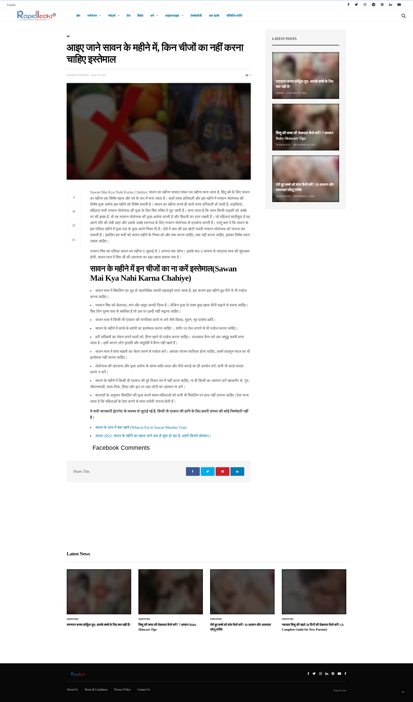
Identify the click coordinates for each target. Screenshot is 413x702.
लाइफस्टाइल (172, 15)
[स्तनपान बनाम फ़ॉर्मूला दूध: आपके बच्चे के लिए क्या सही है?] (305, 75)
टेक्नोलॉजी (196, 15)
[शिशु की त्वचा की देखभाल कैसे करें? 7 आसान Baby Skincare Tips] (305, 127)
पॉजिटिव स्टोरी (234, 15)
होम (78, 15)
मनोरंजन (92, 15)
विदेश (140, 15)
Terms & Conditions (96, 689)
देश (128, 15)
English (11, 4)
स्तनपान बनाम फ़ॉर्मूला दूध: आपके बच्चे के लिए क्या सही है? (99, 625)
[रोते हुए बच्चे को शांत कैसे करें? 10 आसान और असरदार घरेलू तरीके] (305, 178)
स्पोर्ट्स (111, 15)
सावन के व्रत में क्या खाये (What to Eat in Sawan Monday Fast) (140, 427)
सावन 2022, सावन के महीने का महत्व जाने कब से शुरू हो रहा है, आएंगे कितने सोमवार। (153, 436)
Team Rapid (283, 144)
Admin (280, 93)
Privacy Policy (122, 689)
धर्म (152, 15)
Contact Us (143, 689)
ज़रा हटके (214, 15)
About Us (72, 689)
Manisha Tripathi (77, 75)
